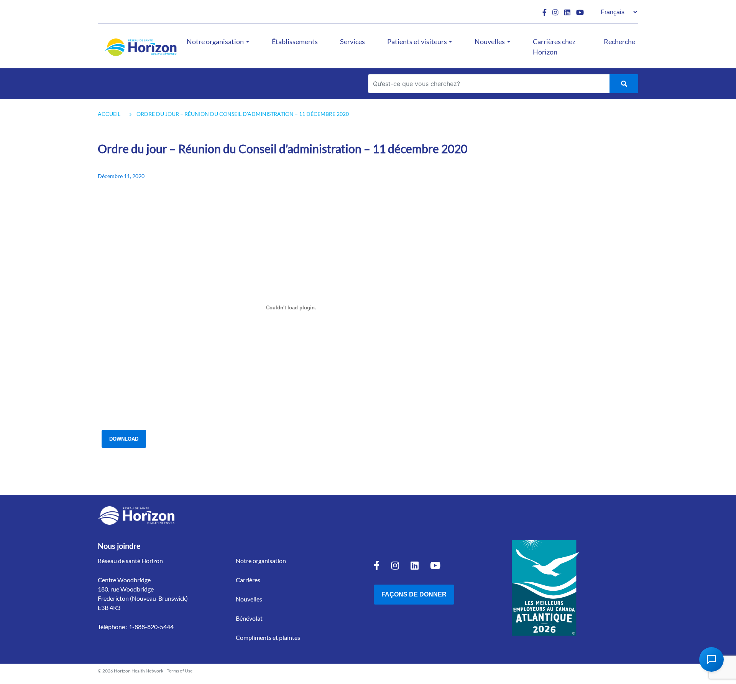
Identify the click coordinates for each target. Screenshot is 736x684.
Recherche (619, 41)
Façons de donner (414, 594)
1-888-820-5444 (151, 626)
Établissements (295, 41)
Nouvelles (490, 41)
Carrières (248, 579)
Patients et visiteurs (417, 41)
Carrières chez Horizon (554, 46)
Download (123, 439)
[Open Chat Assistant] (711, 659)
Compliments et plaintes (268, 637)
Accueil (109, 114)
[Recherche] (624, 83)
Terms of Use (179, 671)
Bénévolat (249, 618)
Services (352, 41)
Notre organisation (215, 41)
